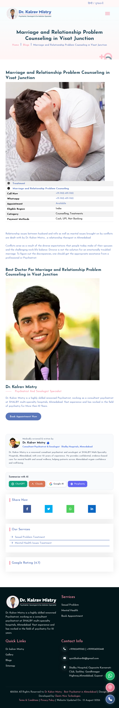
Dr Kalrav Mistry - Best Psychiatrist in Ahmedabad (71, 692)
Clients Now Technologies (67, 696)
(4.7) (37, 562)
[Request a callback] (110, 699)
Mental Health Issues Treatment (33, 543)
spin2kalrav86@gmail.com (84, 658)
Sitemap (10, 666)
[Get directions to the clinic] (110, 687)
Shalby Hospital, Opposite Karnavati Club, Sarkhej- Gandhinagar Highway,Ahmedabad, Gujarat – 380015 (91, 672)
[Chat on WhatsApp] (110, 675)
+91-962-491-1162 (65, 193)
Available (61, 203)
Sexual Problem (70, 605)
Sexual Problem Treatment (30, 537)
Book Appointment (72, 616)
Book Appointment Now (23, 416)
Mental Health (69, 610)
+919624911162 (77, 649)
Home (15, 45)
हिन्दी (90, 3)
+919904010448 (95, 649)
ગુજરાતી (99, 3)
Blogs (26, 45)
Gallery (9, 655)
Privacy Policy (47, 700)
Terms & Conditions (28, 700)
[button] (107, 13)
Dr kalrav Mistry (15, 649)
